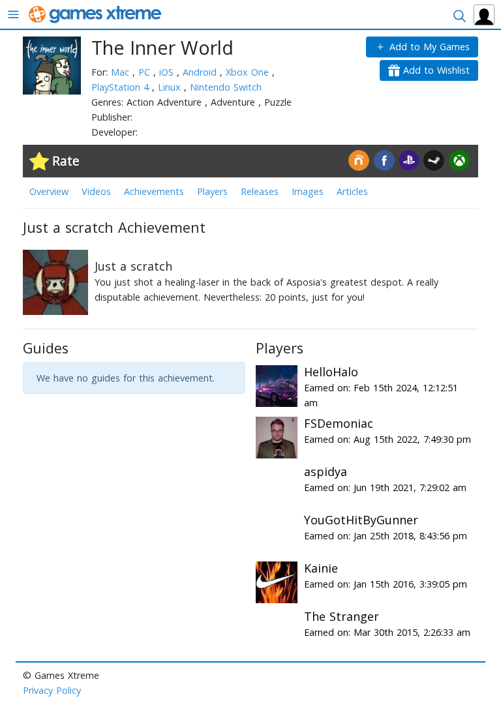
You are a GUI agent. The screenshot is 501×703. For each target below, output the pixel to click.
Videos (96, 191)
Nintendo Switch (226, 87)
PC (145, 72)
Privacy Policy (52, 690)
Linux (171, 87)
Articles (352, 191)
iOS (168, 72)
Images (308, 191)
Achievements (154, 191)
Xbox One (249, 72)
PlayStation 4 (121, 87)
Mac (121, 72)
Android (201, 72)
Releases (260, 191)
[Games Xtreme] (96, 13)
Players (212, 191)
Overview (48, 191)
